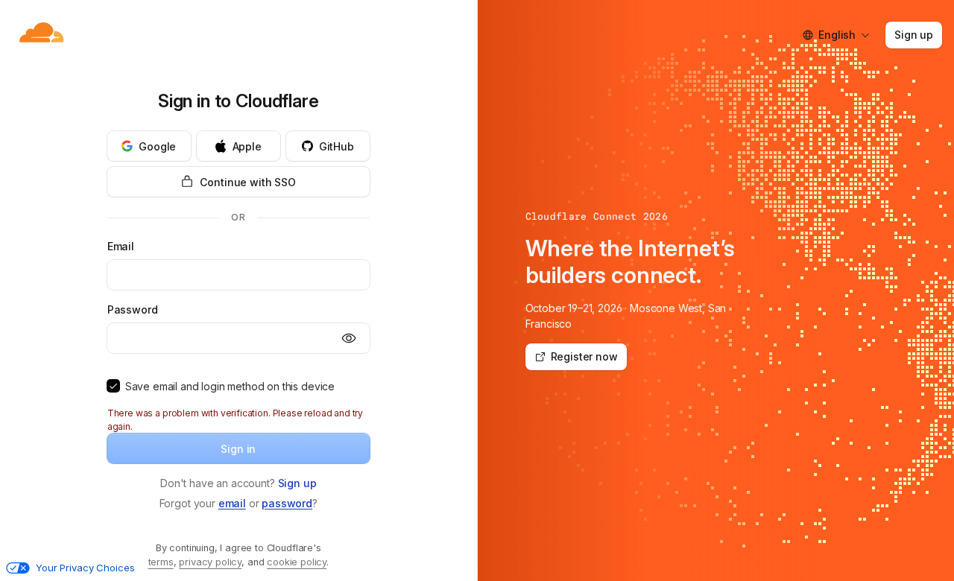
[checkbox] (113, 386)
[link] (297, 483)
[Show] (348, 338)
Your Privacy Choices (85, 568)
